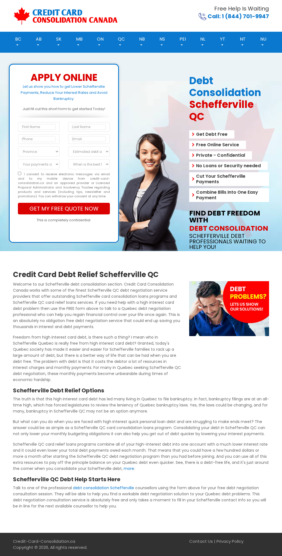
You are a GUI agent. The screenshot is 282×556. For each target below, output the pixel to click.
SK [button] (58, 39)
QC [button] (121, 39)
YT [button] (222, 39)
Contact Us (201, 541)
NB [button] (142, 39)
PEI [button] (183, 39)
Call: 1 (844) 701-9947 (238, 16)
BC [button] (18, 39)
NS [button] (162, 39)
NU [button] (263, 39)
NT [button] (243, 39)
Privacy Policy (229, 541)
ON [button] (100, 39)
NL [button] (202, 39)
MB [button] (79, 39)
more (129, 468)
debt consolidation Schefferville (103, 488)
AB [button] (39, 39)
